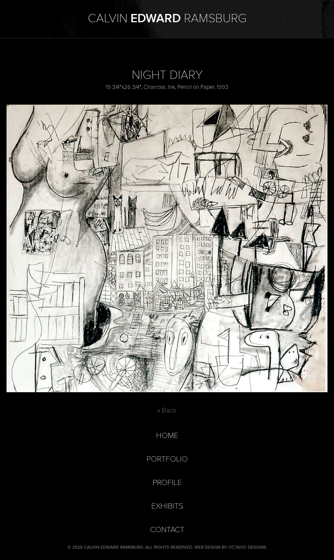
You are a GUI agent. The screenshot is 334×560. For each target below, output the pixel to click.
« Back (167, 410)
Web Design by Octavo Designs (230, 547)
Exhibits (167, 506)
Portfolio (167, 459)
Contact (167, 529)
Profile (167, 482)
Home (167, 435)
